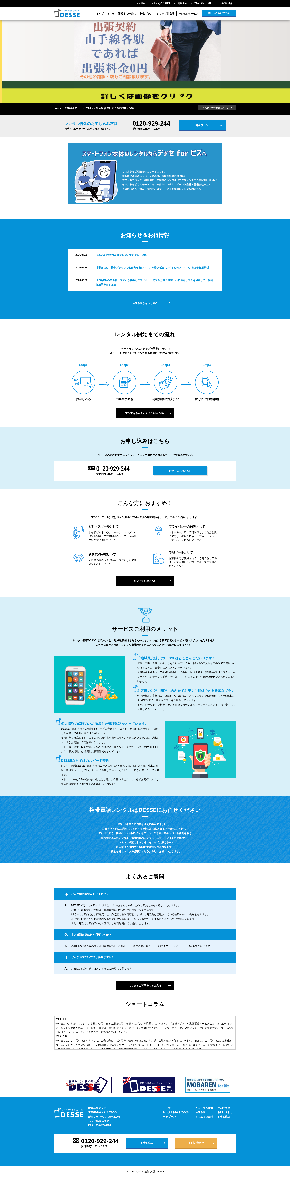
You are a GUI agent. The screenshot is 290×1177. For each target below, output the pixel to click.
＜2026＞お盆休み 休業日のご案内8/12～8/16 (108, 108)
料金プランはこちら (145, 580)
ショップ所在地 (165, 13)
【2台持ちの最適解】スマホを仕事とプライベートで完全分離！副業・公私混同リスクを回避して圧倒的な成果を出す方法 (154, 282)
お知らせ (143, 3)
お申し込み (224, 1116)
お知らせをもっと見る (145, 303)
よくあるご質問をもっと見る (145, 985)
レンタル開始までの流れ (122, 13)
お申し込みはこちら (219, 13)
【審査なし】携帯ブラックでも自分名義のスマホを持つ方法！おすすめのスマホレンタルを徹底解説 (152, 267)
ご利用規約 (181, 3)
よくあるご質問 (161, 3)
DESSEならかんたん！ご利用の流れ (145, 413)
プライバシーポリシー (204, 3)
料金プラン (146, 13)
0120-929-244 (151, 123)
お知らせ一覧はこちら (215, 107)
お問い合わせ (229, 3)
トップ (100, 13)
